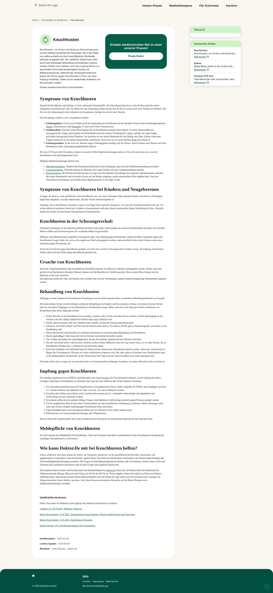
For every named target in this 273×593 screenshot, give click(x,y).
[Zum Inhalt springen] (267, 587)
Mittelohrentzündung (55, 166)
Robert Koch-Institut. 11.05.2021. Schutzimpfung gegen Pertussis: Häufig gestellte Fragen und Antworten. (87, 514)
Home (35, 20)
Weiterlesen (200, 57)
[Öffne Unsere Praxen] (164, 6)
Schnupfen (76, 126)
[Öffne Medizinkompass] (194, 6)
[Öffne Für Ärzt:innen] (221, 6)
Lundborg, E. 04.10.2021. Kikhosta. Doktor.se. (61, 509)
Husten (49, 126)
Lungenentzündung (54, 170)
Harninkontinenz (53, 173)
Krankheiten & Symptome (54, 20)
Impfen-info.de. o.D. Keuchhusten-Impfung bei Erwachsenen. (68, 526)
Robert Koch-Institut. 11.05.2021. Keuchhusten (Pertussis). (66, 520)
